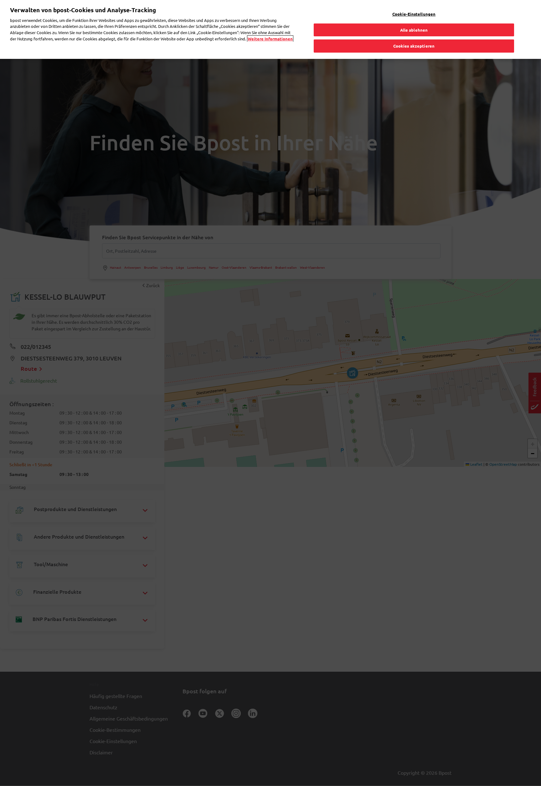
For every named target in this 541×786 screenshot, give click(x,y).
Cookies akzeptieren (414, 46)
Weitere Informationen (270, 38)
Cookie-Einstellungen (414, 14)
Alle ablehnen (414, 30)
